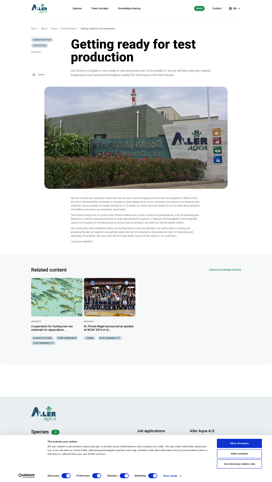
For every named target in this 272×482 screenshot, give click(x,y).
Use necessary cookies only (239, 464)
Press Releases (68, 28)
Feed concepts (100, 8)
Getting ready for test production (98, 28)
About (199, 8)
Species (77, 8)
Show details (170, 475)
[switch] (96, 475)
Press (54, 28)
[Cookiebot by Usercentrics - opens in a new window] (26, 476)
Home (34, 28)
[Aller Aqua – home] (43, 8)
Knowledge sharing (129, 8)
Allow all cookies (239, 443)
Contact (216, 8)
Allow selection (239, 453)
